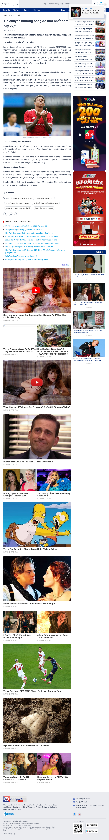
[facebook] (5, 214)
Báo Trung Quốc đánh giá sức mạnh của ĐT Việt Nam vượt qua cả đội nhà (32, 243)
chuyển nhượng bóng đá (45, 198)
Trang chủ (6, 10)
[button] (7, 4)
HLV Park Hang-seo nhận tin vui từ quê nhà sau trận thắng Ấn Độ (29, 233)
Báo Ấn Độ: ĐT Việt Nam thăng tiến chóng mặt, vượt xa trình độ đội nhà (31, 240)
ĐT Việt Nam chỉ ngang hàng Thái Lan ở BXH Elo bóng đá (26, 226)
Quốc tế (26, 10)
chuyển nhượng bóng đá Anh (22, 198)
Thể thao (37, 10)
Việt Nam (16, 10)
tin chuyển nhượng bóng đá (44, 208)
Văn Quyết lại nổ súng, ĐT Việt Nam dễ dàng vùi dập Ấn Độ (26, 260)
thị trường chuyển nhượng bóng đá (17, 203)
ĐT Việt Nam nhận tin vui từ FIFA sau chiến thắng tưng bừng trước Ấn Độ (31, 236)
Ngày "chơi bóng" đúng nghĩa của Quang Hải (21, 256)
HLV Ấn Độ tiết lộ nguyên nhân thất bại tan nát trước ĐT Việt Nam (29, 247)
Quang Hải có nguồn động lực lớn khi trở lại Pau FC (24, 230)
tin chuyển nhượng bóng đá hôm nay (46, 203)
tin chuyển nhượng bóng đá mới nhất (18, 208)
